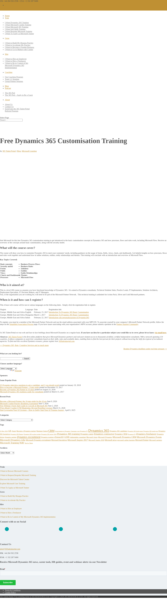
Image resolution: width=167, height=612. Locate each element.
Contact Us (9, 107)
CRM (51, 430)
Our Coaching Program (14, 77)
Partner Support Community (127, 324)
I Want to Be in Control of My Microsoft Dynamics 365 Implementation (16, 65)
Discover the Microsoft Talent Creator (14, 479)
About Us (8, 104)
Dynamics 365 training (68, 434)
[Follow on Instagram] (115, 529)
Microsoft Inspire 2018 (96, 440)
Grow (7, 38)
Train (7, 18)
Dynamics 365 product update (32, 434)
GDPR (67, 437)
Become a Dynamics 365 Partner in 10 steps (17, 390)
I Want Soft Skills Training (15, 29)
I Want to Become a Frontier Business (19, 47)
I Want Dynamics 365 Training (17, 23)
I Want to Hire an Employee (16, 59)
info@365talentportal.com (10, 549)
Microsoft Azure (92, 437)
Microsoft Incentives (59, 440)
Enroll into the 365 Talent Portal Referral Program (17, 110)
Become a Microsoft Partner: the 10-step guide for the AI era (23, 401)
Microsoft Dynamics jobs (12, 440)
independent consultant (78, 437)
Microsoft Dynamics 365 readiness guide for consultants (21, 392)
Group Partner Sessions (14, 81)
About (7, 100)
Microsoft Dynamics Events (149, 437)
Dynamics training (47, 437)
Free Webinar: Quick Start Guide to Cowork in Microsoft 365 (24, 406)
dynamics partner (11, 437)
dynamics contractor (104, 434)
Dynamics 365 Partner (17, 434)
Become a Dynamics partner (26, 431)
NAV (21, 442)
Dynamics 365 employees (150, 431)
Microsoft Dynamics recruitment (38, 440)
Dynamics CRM (121, 434)
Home (7, 16)
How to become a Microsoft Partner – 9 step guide (19, 387)
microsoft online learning (126, 440)
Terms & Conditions (13, 590)
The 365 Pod (10, 93)
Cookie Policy (10, 592)
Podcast (8, 88)
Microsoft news (111, 440)
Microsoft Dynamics (105, 437)
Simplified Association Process (21, 324)
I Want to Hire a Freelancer (15, 61)
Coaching (8, 72)
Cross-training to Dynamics (62, 431)
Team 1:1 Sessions (12, 79)
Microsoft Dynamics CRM (124, 437)
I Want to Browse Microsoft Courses (14, 471)
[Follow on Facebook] (61, 529)
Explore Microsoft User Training (12, 484)
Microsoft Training (9, 442)
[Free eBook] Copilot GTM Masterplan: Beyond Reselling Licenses (26, 408)
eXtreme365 (59, 437)
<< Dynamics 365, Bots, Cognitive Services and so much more (24, 345)
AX (9, 431)
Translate (18, 371)
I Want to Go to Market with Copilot (19, 50)
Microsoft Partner (142, 440)
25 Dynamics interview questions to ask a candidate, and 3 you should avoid (29, 385)
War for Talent (29, 443)
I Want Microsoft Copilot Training (18, 25)
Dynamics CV (132, 434)
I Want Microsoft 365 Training (16, 27)
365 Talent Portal (9, 151)
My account (9, 5)
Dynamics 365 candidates (118, 431)
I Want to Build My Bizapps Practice (19, 43)
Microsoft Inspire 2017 (77, 440)
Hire (6, 54)
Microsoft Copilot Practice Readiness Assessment (19, 404)
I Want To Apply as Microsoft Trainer (19, 34)
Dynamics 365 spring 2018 (49, 434)
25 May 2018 (4, 431)
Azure (14, 431)
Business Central (42, 431)
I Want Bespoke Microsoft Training (18, 31)
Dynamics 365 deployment (135, 431)
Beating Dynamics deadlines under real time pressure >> (145, 349)
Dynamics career (86, 434)
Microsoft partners (155, 440)
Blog (7, 86)
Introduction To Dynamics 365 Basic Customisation (69, 312)
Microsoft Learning (29, 151)
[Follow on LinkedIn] (7, 529)
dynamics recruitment (28, 436)
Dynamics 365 (98, 430)
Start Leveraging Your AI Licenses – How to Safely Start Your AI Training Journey (32, 410)
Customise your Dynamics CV (79, 431)
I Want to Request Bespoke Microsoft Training (18, 475)
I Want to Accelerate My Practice (17, 45)
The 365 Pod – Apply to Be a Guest (19, 95)
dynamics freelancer (146, 434)
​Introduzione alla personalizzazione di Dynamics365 (69, 318)
